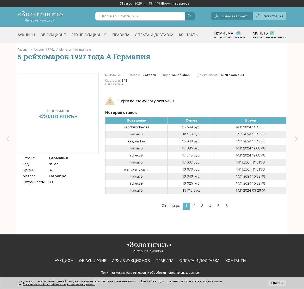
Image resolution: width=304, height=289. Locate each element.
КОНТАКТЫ (189, 35)
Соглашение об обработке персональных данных (59, 284)
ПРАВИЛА (120, 35)
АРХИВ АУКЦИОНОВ (89, 35)
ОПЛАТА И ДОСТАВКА (154, 35)
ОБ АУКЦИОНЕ (53, 35)
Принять (277, 282)
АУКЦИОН (26, 35)
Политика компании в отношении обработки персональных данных (150, 272)
